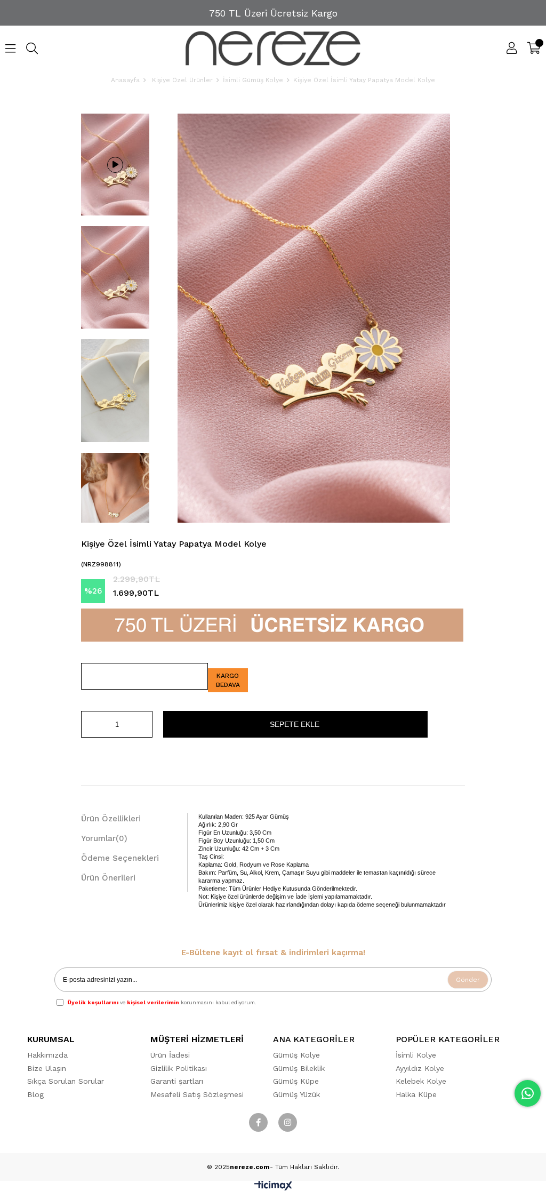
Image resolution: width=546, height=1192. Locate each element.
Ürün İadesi (170, 1055)
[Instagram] (287, 1122)
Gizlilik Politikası (178, 1068)
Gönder (468, 979)
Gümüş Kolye (296, 1055)
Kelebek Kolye (421, 1081)
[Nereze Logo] (273, 48)
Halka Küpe (416, 1094)
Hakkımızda (47, 1055)
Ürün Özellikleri (111, 818)
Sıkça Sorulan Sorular (65, 1081)
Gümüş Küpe (296, 1081)
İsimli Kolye (416, 1055)
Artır (144, 724)
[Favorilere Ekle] (144, 676)
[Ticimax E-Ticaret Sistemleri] (273, 1188)
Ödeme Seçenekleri (120, 858)
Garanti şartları (176, 1081)
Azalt (89, 724)
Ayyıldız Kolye (420, 1068)
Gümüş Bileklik (299, 1068)
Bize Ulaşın (46, 1068)
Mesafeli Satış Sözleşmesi (197, 1094)
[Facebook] (258, 1122)
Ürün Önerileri (108, 878)
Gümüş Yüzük (296, 1094)
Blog (35, 1094)
